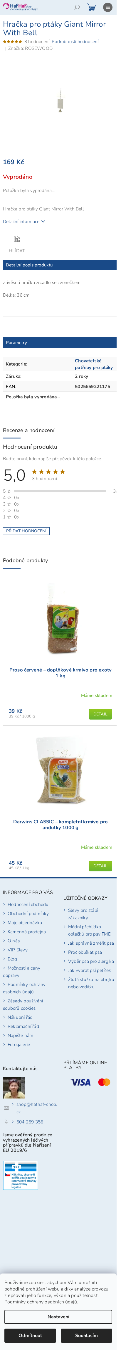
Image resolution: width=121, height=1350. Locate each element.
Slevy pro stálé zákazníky (83, 914)
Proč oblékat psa (85, 952)
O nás (14, 941)
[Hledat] (77, 7)
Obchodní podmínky (28, 913)
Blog (12, 959)
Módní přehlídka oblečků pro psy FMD (89, 930)
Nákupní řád (20, 1017)
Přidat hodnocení (26, 531)
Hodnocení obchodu (28, 904)
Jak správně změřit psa (91, 943)
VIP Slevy (18, 950)
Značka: (30, 48)
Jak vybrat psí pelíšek (89, 970)
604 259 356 (29, 1122)
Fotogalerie (19, 1044)
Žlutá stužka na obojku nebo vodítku (91, 983)
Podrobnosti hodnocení (75, 41)
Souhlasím (86, 1335)
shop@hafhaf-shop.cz (36, 1108)
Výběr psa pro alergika (91, 961)
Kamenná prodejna (27, 932)
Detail (100, 714)
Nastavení (58, 1317)
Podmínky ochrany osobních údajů (40, 1302)
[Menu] (108, 7)
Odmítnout (30, 1335)
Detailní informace (21, 221)
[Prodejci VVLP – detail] (20, 1175)
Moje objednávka (25, 922)
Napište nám (20, 1035)
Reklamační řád (23, 1026)
